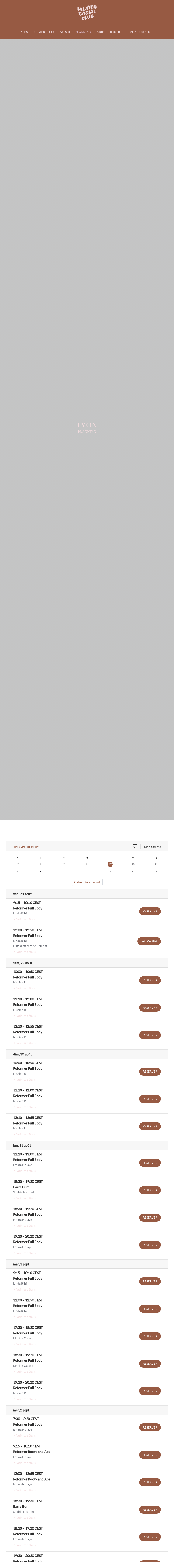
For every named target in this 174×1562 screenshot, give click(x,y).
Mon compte (152, 846)
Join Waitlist (149, 941)
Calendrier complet (87, 882)
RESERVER (150, 911)
